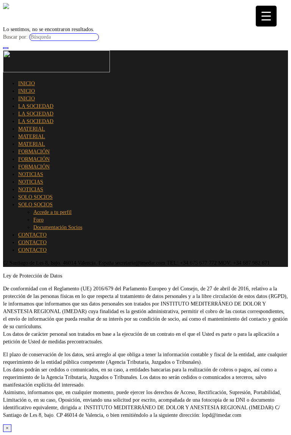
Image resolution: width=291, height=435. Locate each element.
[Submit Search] (5, 48)
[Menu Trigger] (266, 16)
